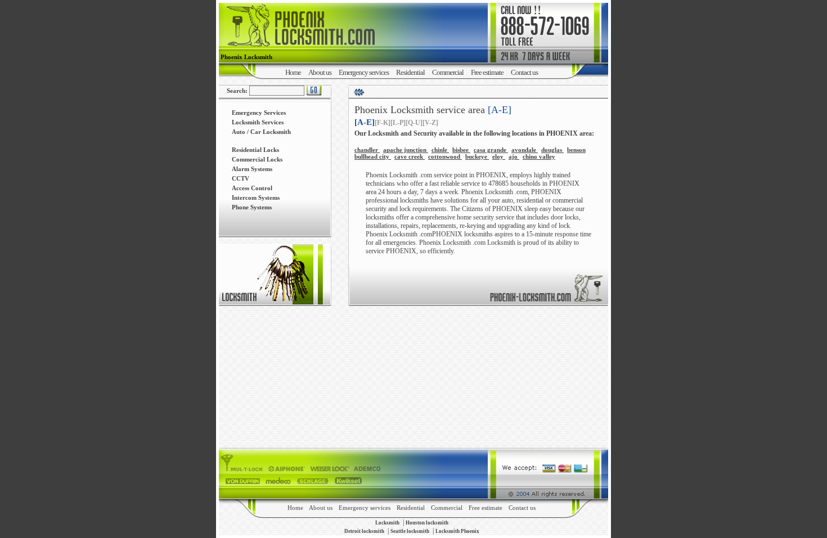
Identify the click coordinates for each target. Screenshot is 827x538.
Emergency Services (259, 112)
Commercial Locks (257, 159)
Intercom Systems (256, 197)
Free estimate (487, 72)
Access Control (252, 188)
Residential (410, 72)
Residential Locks (255, 149)
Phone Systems (252, 207)
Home (293, 72)
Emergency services (364, 72)
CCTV (240, 178)
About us (319, 72)
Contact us (524, 72)
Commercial (448, 72)
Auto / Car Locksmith (261, 131)
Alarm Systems (252, 168)
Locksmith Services (258, 122)
